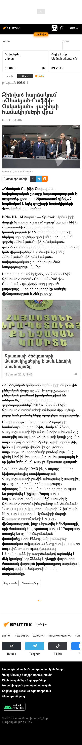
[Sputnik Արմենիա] (12, 29)
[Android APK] (14, 707)
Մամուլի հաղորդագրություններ (31, 675)
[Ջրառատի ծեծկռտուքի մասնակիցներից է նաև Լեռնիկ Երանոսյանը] (41, 325)
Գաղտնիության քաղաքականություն (26, 685)
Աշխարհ (38, 635)
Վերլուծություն (59, 635)
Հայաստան (10, 583)
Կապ (5, 675)
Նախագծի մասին (14, 669)
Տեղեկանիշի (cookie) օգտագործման (26, 691)
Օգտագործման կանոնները (45, 669)
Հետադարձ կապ (13, 696)
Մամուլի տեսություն (64, 58)
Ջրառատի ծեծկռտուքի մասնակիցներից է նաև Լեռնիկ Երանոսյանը (37, 361)
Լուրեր (9, 58)
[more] (75, 374)
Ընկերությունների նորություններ (24, 680)
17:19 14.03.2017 (12, 120)
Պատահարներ (30, 583)
